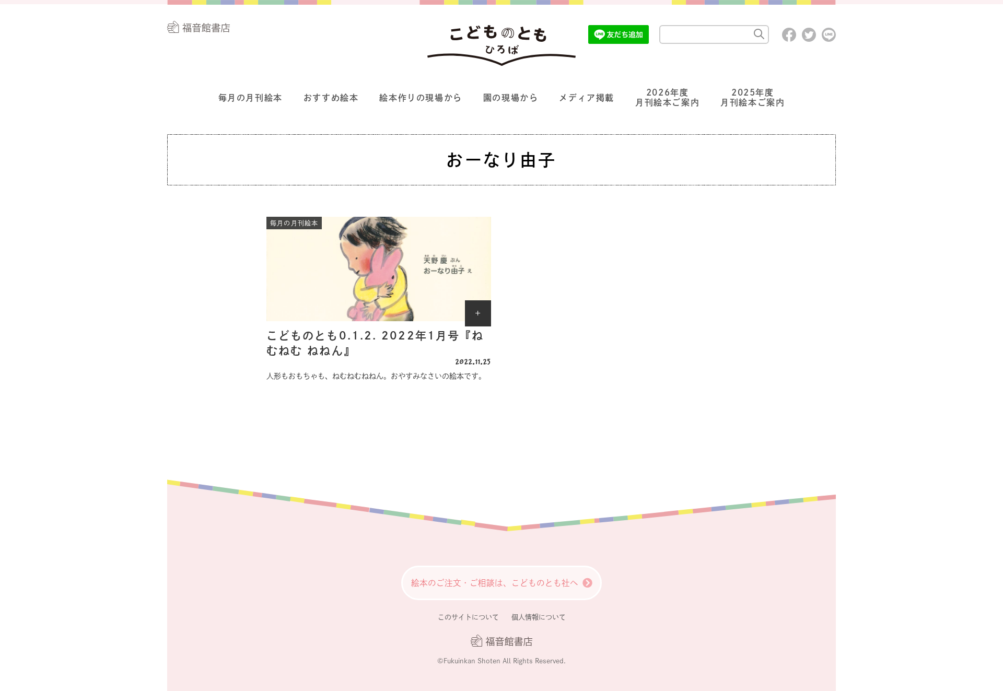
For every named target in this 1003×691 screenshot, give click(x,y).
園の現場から (511, 97)
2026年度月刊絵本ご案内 (667, 97)
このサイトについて (468, 617)
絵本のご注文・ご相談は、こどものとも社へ (494, 583)
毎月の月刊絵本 (250, 97)
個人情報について (538, 617)
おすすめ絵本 (331, 97)
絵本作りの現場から (420, 97)
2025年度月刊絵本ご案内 (752, 97)
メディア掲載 (586, 97)
